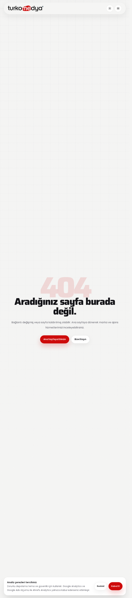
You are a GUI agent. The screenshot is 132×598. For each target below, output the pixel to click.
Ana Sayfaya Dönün (54, 339)
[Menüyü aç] (118, 8)
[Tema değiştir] (109, 8)
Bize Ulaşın (80, 339)
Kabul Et (115, 586)
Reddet (100, 586)
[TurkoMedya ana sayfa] (25, 8)
